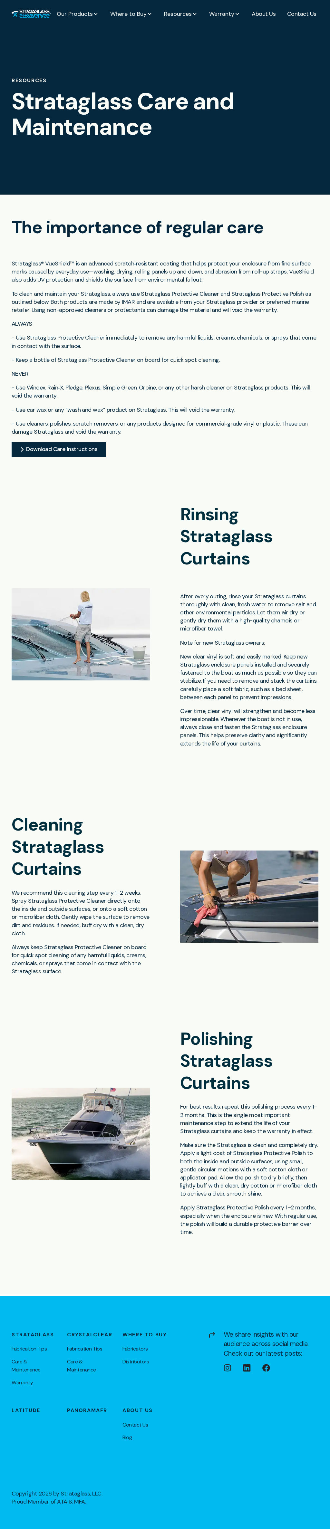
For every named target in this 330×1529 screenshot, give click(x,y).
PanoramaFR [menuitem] (87, 1410)
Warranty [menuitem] (22, 1382)
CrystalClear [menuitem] (89, 1334)
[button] (78, 14)
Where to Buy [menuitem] (144, 1334)
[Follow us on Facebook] (272, 1368)
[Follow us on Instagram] (233, 1368)
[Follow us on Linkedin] (252, 1368)
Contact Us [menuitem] (135, 1424)
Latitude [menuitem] (26, 1410)
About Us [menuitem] (137, 1410)
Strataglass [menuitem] (33, 1334)
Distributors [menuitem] (135, 1361)
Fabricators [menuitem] (135, 1348)
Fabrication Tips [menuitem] (29, 1348)
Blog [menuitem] (127, 1437)
